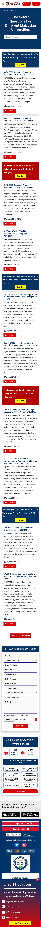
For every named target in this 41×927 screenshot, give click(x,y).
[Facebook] (16, 845)
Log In (36, 4)
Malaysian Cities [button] (19, 829)
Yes (21, 716)
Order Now (26, 4)
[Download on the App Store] (11, 814)
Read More (10, 111)
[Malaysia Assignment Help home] (14, 3)
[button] (2, 4)
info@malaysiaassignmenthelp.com (21, 840)
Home (5, 10)
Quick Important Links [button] (20, 823)
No (27, 716)
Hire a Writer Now (20, 923)
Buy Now (20, 65)
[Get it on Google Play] (30, 814)
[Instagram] (24, 845)
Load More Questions (20, 636)
